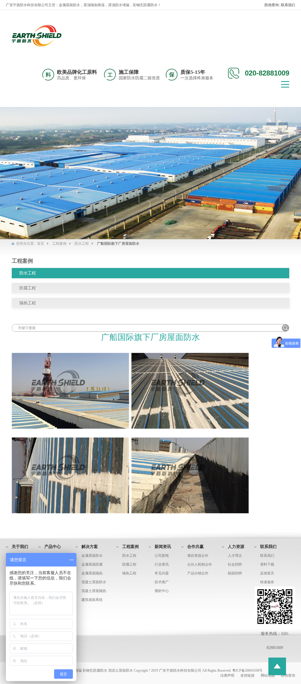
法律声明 (227, 675)
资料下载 (267, 564)
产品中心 (52, 546)
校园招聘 (235, 573)
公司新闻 (162, 556)
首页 (40, 244)
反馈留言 (267, 573)
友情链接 (247, 675)
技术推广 (162, 582)
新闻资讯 (163, 546)
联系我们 (288, 5)
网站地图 (268, 675)
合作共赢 (195, 546)
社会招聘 (235, 564)
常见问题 (162, 573)
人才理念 (235, 556)
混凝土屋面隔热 (93, 591)
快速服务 (267, 582)
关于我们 (20, 546)
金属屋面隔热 (92, 573)
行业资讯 (162, 564)
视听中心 (162, 591)
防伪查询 (272, 5)
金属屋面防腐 (92, 564)
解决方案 (89, 546)
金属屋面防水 (92, 556)
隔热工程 (27, 303)
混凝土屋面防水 (93, 582)
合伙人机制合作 (199, 564)
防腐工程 (27, 288)
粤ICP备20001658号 (247, 670)
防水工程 (82, 244)
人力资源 (236, 546)
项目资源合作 (197, 556)
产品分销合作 (197, 573)
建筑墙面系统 (92, 600)
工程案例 (59, 244)
